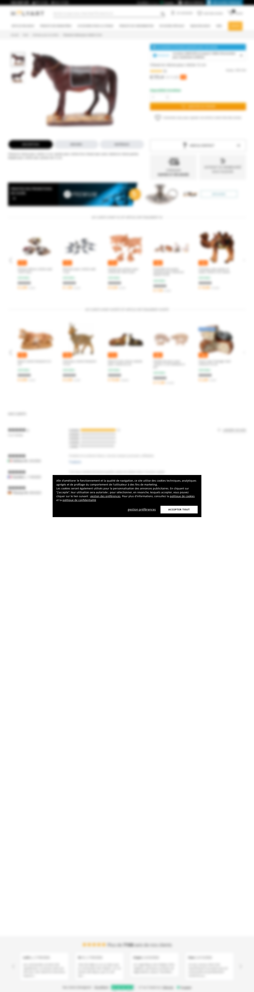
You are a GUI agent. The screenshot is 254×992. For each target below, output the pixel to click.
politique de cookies (182, 496)
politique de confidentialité (79, 500)
